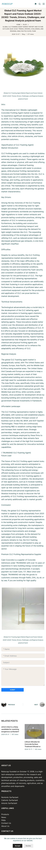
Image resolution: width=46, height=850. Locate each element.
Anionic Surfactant (9, 803)
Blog (23, 34)
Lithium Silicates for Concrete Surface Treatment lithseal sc (33, 744)
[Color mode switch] (35, 4)
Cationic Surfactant (9, 800)
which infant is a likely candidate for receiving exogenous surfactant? (10, 729)
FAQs (3, 820)
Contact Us (6, 823)
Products (5, 814)
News (3, 817)
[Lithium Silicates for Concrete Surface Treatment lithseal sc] (35, 731)
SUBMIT (12, 690)
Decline (28, 846)
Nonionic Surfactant (9, 797)
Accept (17, 846)
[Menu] (44, 4)
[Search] (39, 4)
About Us (5, 826)
